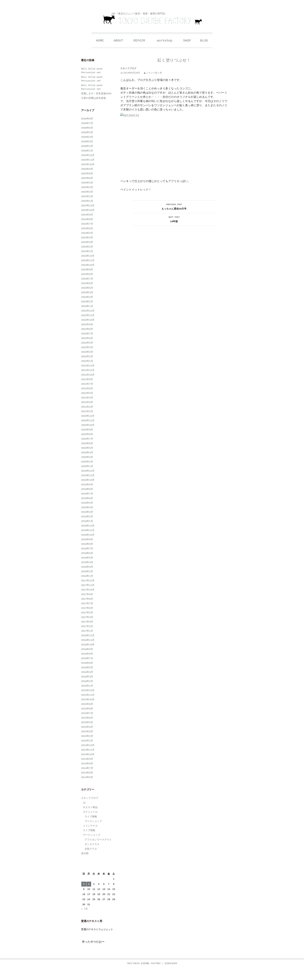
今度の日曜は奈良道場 (93, 98)
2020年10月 (87, 425)
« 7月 (84, 908)
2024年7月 (87, 224)
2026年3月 (87, 141)
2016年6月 (87, 663)
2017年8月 (87, 599)
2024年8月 (87, 219)
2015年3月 (87, 731)
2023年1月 (87, 306)
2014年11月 (87, 749)
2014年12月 (87, 745)
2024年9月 (87, 214)
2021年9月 (87, 379)
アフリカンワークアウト (98, 839)
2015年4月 (87, 727)
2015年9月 (87, 704)
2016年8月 (87, 653)
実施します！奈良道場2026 (96, 93)
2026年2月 (87, 146)
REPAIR (139, 40)
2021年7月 (87, 384)
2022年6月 (87, 338)
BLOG (204, 40)
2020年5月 (87, 448)
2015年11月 (87, 695)
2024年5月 (87, 233)
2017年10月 (87, 589)
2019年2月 (87, 516)
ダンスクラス (92, 844)
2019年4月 (87, 507)
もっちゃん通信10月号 (174, 206)
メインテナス (90, 825)
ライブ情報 (91, 816)
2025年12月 (87, 155)
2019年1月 (87, 521)
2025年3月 (87, 192)
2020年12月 (87, 416)
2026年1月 (87, 150)
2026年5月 (87, 132)
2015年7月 (87, 713)
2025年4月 (87, 187)
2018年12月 (87, 525)
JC (84, 802)
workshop (164, 40)
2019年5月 (87, 503)
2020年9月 (87, 429)
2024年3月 (87, 242)
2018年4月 (87, 562)
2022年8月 (87, 329)
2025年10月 (87, 164)
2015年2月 (87, 736)
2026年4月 (87, 137)
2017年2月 (87, 626)
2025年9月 (87, 169)
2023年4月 (87, 292)
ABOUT (118, 40)
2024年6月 (87, 228)
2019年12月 (87, 470)
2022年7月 (87, 333)
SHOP (187, 40)
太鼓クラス (91, 849)
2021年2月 (87, 406)
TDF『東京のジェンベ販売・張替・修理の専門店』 (139, 13)
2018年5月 (87, 557)
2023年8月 (87, 274)
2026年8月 (87, 118)
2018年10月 (87, 535)
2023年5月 (87, 288)
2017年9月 (87, 594)
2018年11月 (87, 530)
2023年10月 (87, 265)
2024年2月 (87, 246)
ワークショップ (93, 821)
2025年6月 (87, 178)
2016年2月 (87, 681)
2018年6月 (87, 553)
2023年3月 (87, 297)
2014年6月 (87, 772)
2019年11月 (87, 475)
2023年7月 (87, 278)
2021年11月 (87, 370)
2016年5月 (87, 667)
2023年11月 (87, 260)
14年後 (174, 219)
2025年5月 (87, 182)
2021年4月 (87, 397)
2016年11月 (87, 640)
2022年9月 (87, 324)
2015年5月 (87, 722)
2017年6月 (87, 608)
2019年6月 (87, 498)
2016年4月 (87, 672)
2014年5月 (87, 777)
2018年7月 (87, 548)
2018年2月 (87, 571)
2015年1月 (87, 740)
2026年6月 (87, 127)
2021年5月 (87, 393)
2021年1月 (87, 411)
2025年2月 (87, 196)
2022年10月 (87, 320)
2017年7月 (87, 603)
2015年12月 (87, 690)
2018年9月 (87, 539)
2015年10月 (87, 699)
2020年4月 (87, 452)
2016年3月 (87, 676)
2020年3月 (87, 457)
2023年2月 (87, 301)
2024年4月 (87, 237)
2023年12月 (87, 256)
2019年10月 (87, 480)
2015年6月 (87, 717)
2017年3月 (87, 621)
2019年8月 (87, 489)
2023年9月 (87, 269)
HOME (100, 40)
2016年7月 (87, 658)
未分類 (84, 853)
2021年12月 (87, 365)
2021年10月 (87, 374)
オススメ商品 (90, 807)
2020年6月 (87, 443)
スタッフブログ (128, 68)
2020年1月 (87, 466)
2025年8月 (87, 173)
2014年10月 (87, 754)
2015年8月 (87, 708)
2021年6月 (87, 388)
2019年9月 (87, 484)
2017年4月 (87, 617)
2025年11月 (87, 159)
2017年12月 (87, 580)
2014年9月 (87, 759)
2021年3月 (87, 402)
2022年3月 (87, 352)
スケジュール (90, 812)
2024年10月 (87, 210)
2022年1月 (87, 361)
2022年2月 (87, 356)
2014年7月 (87, 768)
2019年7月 (87, 493)
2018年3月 (87, 567)
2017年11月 (87, 585)
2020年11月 (87, 420)
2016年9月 (87, 649)
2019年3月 (87, 512)
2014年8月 (87, 763)
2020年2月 (87, 461)
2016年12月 (87, 635)
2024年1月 (87, 251)
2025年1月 (87, 201)
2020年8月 (87, 434)
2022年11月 (87, 315)
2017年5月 (87, 612)
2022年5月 (87, 342)
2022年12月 (87, 310)
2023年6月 (87, 283)
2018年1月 (87, 576)
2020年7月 (87, 438)
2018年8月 (87, 544)
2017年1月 (87, 631)
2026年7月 (87, 123)
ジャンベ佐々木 (154, 73)
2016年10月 (87, 644)
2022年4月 (87, 347)
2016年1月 (87, 685)
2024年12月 (87, 205)
